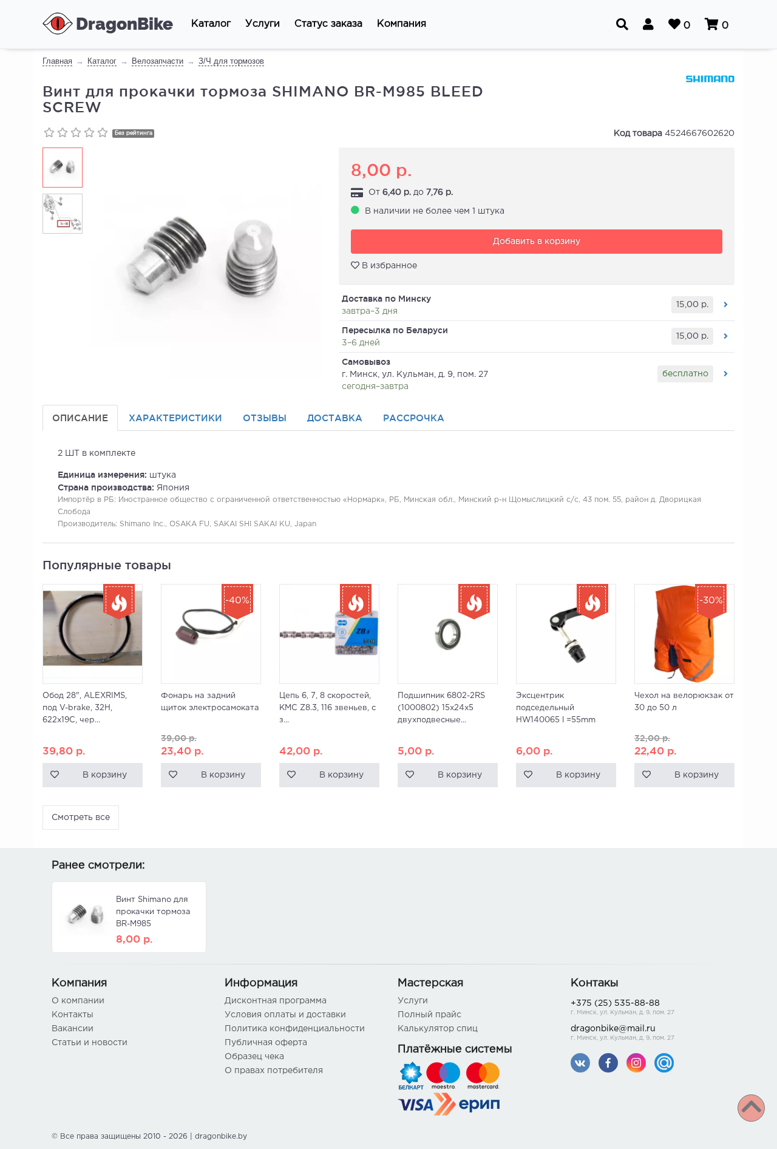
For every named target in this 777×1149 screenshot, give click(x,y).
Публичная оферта (266, 1042)
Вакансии (72, 1028)
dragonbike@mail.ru (622, 1033)
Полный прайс (429, 1015)
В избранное (388, 265)
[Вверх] (751, 1108)
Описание (80, 418)
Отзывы (265, 418)
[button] (211, 24)
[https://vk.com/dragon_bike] (580, 1062)
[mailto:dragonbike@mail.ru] (664, 1062)
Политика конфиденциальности (295, 1028)
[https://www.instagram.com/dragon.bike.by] (636, 1062)
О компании (78, 1001)
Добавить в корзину (536, 241)
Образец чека (254, 1056)
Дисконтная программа (276, 1001)
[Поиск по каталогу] (622, 24)
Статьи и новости (89, 1042)
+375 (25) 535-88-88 (622, 1007)
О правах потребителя (274, 1070)
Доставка (334, 418)
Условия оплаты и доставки (285, 1015)
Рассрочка (413, 418)
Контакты (72, 1015)
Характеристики (175, 418)
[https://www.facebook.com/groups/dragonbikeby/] (608, 1062)
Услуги (413, 1001)
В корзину (105, 775)
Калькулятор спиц (438, 1028)
